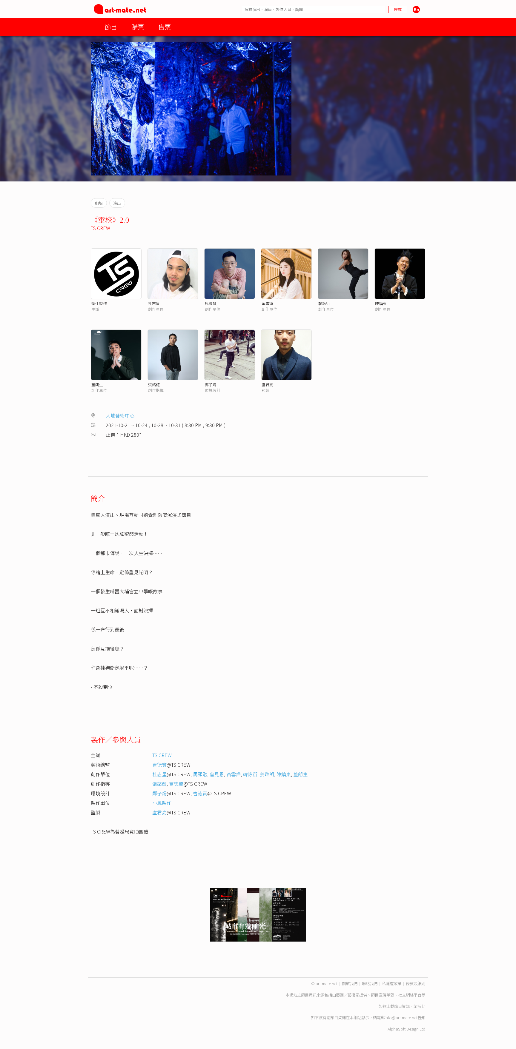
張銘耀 (154, 384)
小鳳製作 (161, 802)
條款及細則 (415, 983)
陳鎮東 (381, 303)
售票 (164, 26)
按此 (421, 1006)
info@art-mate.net (401, 1017)
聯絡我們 (369, 983)
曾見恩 (217, 774)
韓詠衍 (324, 303)
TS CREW (100, 228)
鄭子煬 (210, 384)
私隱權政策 (391, 983)
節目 (111, 26)
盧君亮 (267, 384)
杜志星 (154, 303)
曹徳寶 (159, 764)
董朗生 (97, 384)
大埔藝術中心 (120, 415)
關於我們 (349, 983)
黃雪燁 (267, 303)
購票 (137, 26)
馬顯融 (210, 303)
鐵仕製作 (99, 303)
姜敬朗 (267, 774)
